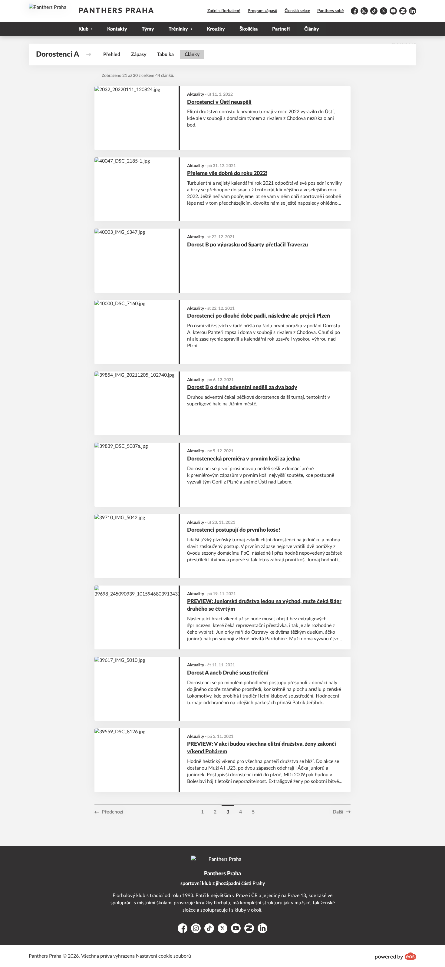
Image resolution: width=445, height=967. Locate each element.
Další (338, 812)
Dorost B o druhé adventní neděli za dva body (242, 387)
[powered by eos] (395, 956)
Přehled (111, 54)
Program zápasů (262, 11)
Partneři (281, 29)
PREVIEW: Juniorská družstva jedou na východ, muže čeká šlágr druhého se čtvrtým (264, 605)
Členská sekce (297, 11)
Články (311, 29)
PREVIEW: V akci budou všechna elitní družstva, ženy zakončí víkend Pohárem (261, 747)
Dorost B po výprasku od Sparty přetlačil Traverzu (247, 245)
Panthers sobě (330, 11)
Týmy (148, 29)
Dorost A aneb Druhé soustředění (227, 673)
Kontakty (117, 29)
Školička (248, 29)
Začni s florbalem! (223, 11)
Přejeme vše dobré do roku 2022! (227, 173)
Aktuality (195, 94)
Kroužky (216, 29)
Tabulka (165, 54)
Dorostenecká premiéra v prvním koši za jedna (243, 459)
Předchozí (112, 812)
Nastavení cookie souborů (163, 956)
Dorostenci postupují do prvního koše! (233, 530)
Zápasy (138, 54)
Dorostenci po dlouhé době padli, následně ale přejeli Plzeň (258, 316)
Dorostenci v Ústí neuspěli (219, 102)
